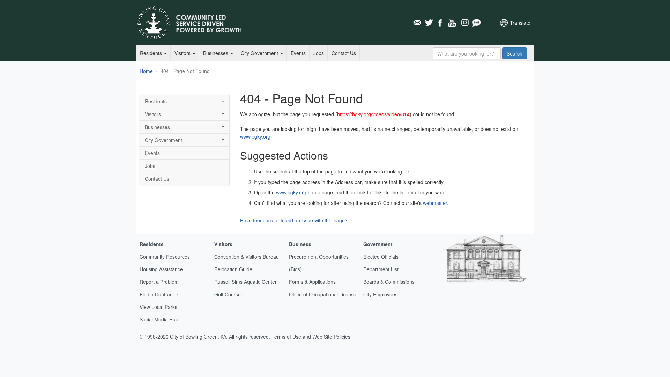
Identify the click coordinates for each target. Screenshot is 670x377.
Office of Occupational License (322, 294)
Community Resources (165, 256)
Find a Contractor (159, 294)
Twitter (429, 22)
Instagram (464, 22)
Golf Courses (228, 294)
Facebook (441, 22)
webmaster (435, 202)
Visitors (183, 53)
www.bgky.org (255, 136)
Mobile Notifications (476, 22)
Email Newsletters (417, 22)
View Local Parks (158, 306)
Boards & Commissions (389, 281)
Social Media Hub (159, 319)
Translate (520, 22)
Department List (381, 269)
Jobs (318, 53)
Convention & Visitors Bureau (246, 256)
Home (146, 70)
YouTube (452, 22)
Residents (151, 53)
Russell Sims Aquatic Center (245, 281)
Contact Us (344, 53)
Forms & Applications (312, 281)
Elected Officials (381, 256)
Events (298, 53)
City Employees (380, 294)
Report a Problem (159, 281)
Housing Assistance (161, 269)
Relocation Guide (233, 269)
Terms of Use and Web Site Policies (310, 336)
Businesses (216, 53)
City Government (260, 53)
